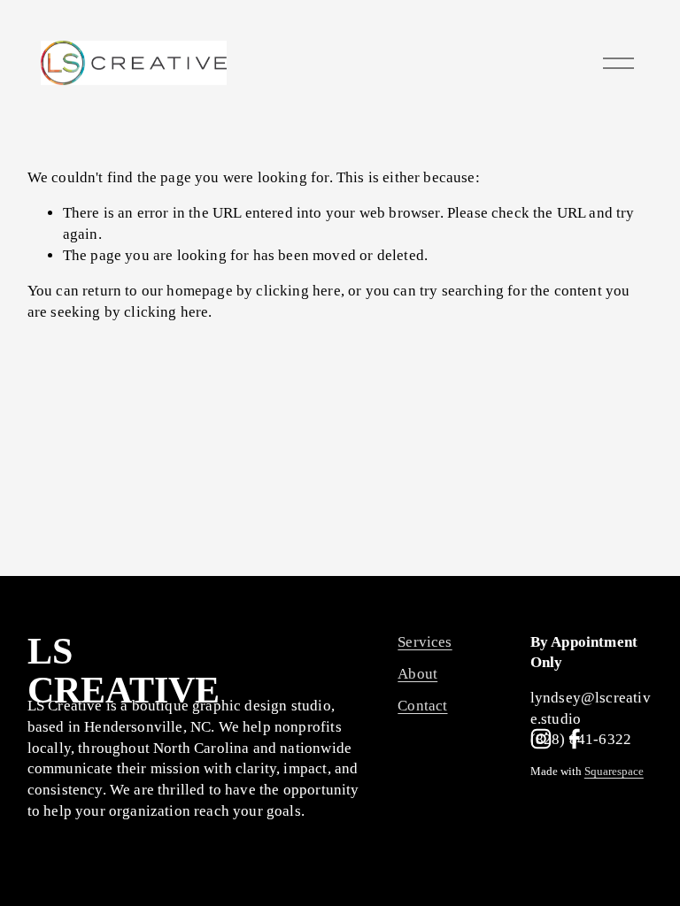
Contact (422, 705)
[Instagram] (541, 738)
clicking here (298, 290)
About (417, 673)
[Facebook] (574, 738)
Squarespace (614, 772)
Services (425, 641)
